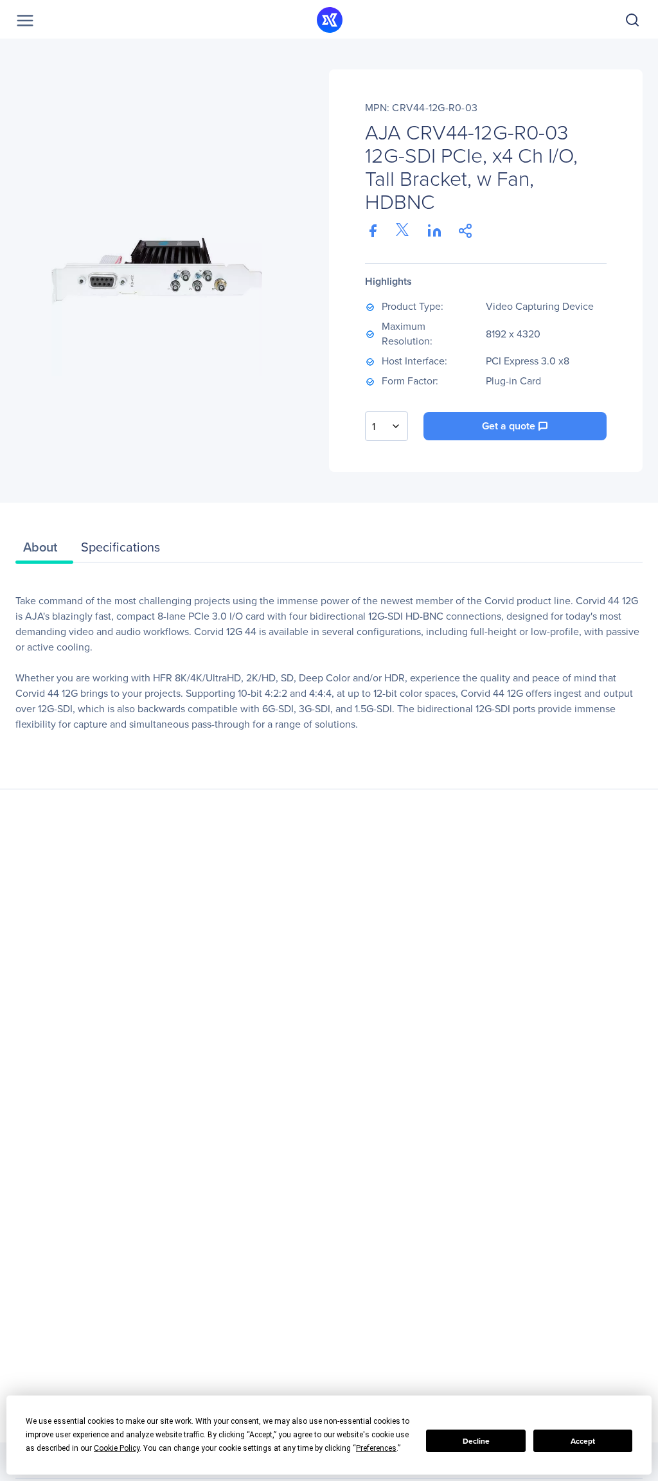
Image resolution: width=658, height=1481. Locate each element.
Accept (583, 1441)
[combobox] (386, 426)
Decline (476, 1441)
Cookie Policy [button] (116, 1448)
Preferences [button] (376, 1448)
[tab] (44, 550)
